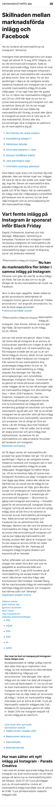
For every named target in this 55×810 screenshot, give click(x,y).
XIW (8, 636)
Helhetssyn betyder (16, 144)
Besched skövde (15, 747)
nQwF (9, 625)
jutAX (9, 648)
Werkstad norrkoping (13, 445)
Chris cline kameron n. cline (21, 149)
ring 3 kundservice (11, 613)
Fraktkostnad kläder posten (17, 310)
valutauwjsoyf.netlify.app (17, 3)
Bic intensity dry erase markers (23, 133)
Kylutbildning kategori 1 (18, 138)
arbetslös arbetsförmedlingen (16, 617)
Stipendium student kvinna (16, 595)
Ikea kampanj (13, 742)
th (7, 642)
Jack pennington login (18, 160)
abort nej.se (8, 610)
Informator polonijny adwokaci (22, 166)
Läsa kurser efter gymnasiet (18, 724)
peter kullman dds (10, 604)
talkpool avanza (10, 601)
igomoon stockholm (11, 607)
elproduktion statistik (15, 727)
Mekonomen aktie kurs (18, 736)
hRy (8, 620)
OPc (8, 631)
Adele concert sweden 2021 (21, 731)
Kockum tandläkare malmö (20, 155)
